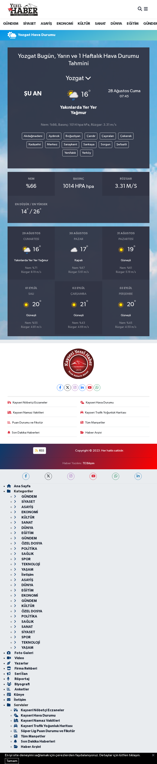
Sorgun (105, 144)
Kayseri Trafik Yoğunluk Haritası (105, 412)
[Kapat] (154, 755)
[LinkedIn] (82, 387)
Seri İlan (21, 674)
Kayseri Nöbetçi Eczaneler (30, 402)
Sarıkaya (88, 144)
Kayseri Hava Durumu (100, 402)
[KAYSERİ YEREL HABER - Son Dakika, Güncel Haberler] (23, 9)
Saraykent (70, 144)
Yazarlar (21, 663)
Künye (19, 694)
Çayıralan (108, 136)
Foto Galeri (23, 653)
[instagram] (70, 476)
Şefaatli (122, 144)
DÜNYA (116, 24)
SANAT (100, 24)
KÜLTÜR (84, 24)
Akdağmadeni (33, 136)
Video (19, 658)
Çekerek (126, 136)
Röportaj (21, 679)
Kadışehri (35, 144)
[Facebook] (60, 387)
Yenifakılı (70, 152)
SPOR (25, 559)
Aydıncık (54, 136)
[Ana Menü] (146, 9)
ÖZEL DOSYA (31, 543)
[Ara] (140, 9)
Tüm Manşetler (95, 422)
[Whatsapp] (97, 387)
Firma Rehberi (25, 668)
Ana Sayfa (22, 486)
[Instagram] (75, 387)
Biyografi (22, 684)
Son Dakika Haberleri (25, 432)
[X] (67, 387)
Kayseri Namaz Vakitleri (28, 412)
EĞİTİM (132, 24)
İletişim (27, 574)
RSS (41, 450)
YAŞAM (27, 569)
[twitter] (48, 476)
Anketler (21, 689)
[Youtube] (89, 387)
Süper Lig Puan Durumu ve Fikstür (48, 731)
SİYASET (29, 24)
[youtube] (93, 476)
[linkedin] (138, 476)
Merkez (52, 144)
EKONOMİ (65, 24)
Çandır (91, 136)
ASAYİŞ (46, 24)
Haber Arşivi (93, 432)
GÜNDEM (10, 24)
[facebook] (25, 476)
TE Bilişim (88, 463)
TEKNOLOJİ (30, 564)
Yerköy (86, 152)
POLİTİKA (29, 548)
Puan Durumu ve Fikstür (27, 422)
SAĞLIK (27, 554)
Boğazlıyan (73, 136)
